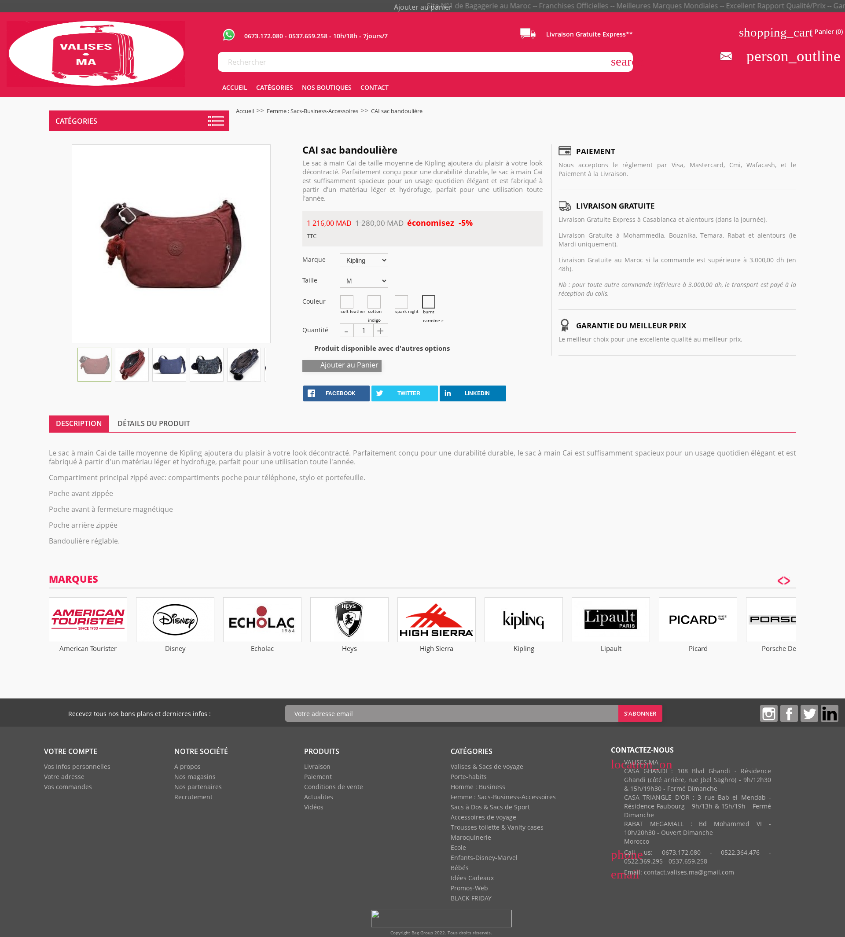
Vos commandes (68, 787)
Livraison (317, 766)
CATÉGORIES (274, 87)
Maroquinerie (471, 837)
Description (79, 423)
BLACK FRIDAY (471, 898)
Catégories (76, 121)
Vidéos (313, 807)
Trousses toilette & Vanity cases (497, 827)
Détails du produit (154, 423)
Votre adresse (64, 776)
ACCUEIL (234, 87)
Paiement (318, 776)
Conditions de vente (333, 787)
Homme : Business (478, 787)
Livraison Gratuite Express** (588, 34)
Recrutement (193, 797)
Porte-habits (469, 776)
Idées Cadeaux (472, 878)
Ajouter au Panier (349, 365)
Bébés (460, 868)
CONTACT (374, 87)
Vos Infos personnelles (77, 766)
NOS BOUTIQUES (327, 87)
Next (266, 364)
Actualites (318, 797)
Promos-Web (469, 888)
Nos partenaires (198, 787)
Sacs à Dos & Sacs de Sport (490, 807)
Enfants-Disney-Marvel (484, 857)
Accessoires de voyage (483, 817)
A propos (187, 766)
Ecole (458, 847)
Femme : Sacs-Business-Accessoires (503, 797)
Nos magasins (195, 776)
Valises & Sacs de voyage (487, 766)
